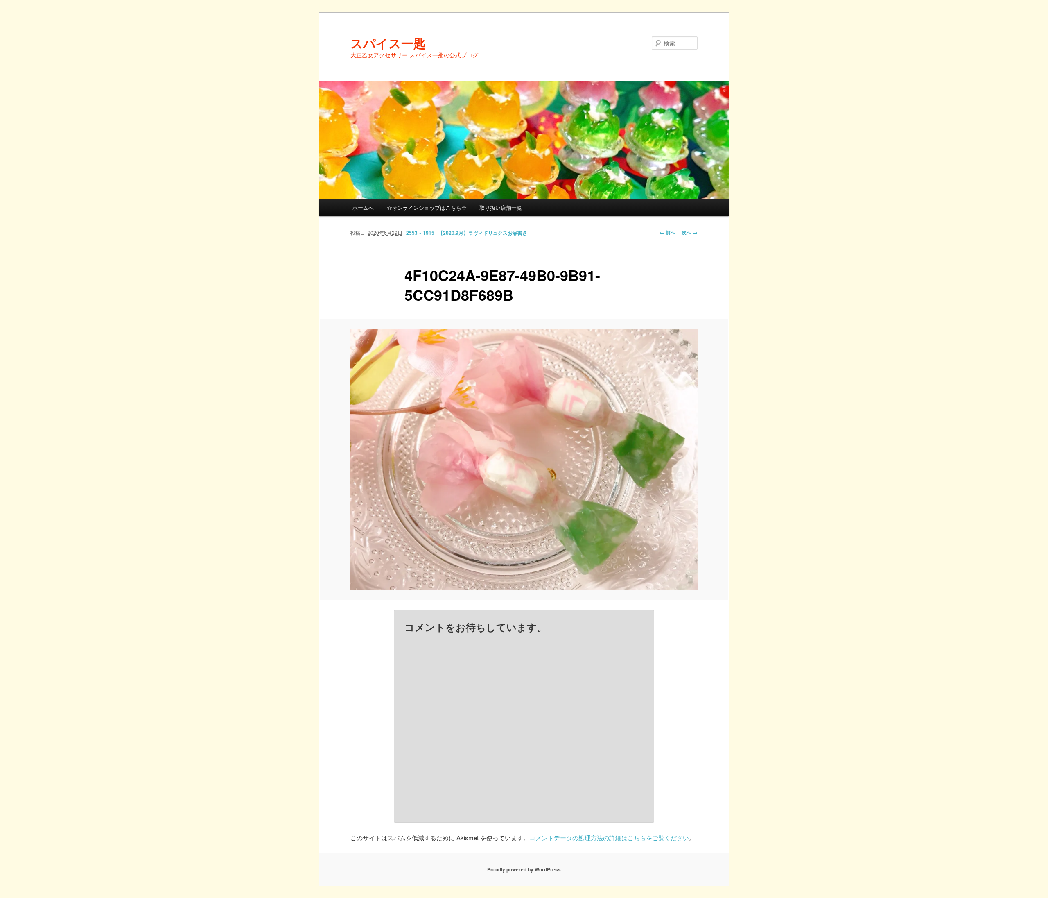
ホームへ (363, 207)
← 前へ (667, 232)
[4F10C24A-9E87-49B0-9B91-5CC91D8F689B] (524, 459)
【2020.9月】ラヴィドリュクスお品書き (482, 232)
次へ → (690, 232)
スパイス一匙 (388, 43)
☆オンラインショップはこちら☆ (427, 207)
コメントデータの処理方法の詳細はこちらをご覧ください (609, 837)
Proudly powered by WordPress (524, 869)
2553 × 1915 (420, 232)
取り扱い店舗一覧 (500, 207)
